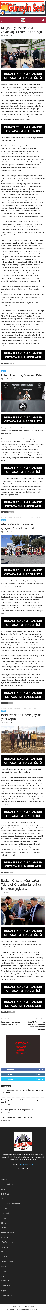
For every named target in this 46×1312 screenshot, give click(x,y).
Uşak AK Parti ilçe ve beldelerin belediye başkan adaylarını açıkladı (36, 1025)
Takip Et (40, 1074)
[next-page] (5, 1124)
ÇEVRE (4, 1189)
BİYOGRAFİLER (7, 1184)
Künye (20, 1306)
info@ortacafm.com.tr (26, 1164)
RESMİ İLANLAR (7, 1261)
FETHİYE (4, 1218)
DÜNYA (4, 1199)
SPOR (9, 369)
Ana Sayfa (3, 369)
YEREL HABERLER (8, 1295)
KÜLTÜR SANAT (7, 1242)
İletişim (14, 1306)
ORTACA (4, 1252)
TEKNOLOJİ (5, 1281)
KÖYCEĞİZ (5, 1237)
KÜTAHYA (11, 1012)
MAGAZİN (4, 1247)
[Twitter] (28, 1169)
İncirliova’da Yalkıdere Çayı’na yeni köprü (10, 1023)
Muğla (11, 363)
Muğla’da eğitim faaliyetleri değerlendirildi (17, 1110)
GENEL (10, 518)
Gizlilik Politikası (29, 1306)
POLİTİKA (4, 1257)
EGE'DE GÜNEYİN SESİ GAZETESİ (14, 1204)
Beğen (41, 1069)
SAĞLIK (4, 1266)
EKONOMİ (5, 1213)
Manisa (11, 512)
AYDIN (10, 703)
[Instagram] (23, 1169)
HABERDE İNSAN (7, 1233)
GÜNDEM (4, 1228)
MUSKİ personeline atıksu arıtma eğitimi (16, 1117)
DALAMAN (5, 1194)
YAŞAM (4, 1290)
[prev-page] (2, 1124)
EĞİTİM (4, 1208)
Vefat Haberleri (8, 1286)
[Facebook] (18, 1169)
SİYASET (4, 1271)
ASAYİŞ (4, 1179)
